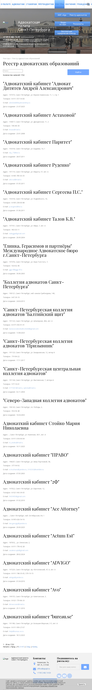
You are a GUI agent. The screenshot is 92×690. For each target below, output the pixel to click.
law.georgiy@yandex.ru (18, 523)
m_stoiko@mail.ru (16, 442)
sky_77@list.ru (14, 153)
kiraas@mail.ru (14, 129)
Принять (81, 684)
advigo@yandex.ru (16, 577)
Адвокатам (18, 4)
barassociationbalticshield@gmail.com (24, 329)
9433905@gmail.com (17, 496)
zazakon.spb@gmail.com (18, 550)
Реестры (59, 4)
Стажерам (31, 4)
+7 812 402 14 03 (44, 673)
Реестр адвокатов (78, 15)
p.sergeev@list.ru (15, 206)
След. (28, 647)
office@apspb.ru (43, 669)
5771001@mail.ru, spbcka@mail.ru (22, 388)
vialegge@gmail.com (17, 233)
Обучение (70, 4)
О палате (6, 4)
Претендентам (46, 4)
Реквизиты (78, 24)
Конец (34, 647)
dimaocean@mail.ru (16, 604)
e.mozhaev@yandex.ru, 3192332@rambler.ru (26, 469)
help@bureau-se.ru (16, 631)
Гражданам (83, 4)
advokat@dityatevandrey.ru (19, 103)
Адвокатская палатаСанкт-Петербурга (34, 25)
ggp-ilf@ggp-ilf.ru (15, 270)
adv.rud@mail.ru (15, 179)
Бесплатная (66, 32)
